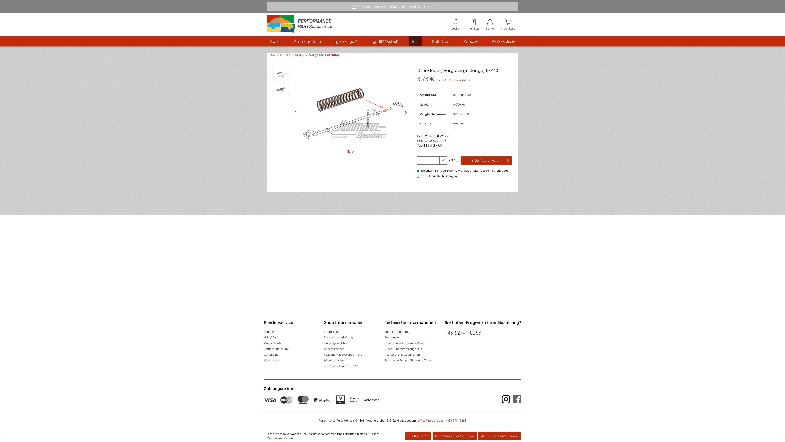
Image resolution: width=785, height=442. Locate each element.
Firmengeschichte (336, 343)
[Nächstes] (406, 112)
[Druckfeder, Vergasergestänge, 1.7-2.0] (350, 111)
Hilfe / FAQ (271, 337)
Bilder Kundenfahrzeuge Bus (403, 349)
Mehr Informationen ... (281, 438)
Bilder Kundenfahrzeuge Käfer (404, 343)
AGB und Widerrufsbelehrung (343, 354)
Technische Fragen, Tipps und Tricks (408, 360)
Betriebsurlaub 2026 (277, 349)
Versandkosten (273, 343)
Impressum (331, 332)
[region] (341, 112)
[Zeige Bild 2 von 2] (353, 152)
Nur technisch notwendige (454, 436)
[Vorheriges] (295, 112)
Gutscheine (271, 354)
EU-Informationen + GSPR (341, 366)
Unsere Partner (334, 349)
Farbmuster (392, 337)
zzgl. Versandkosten (460, 79)
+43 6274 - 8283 (463, 332)
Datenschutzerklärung (338, 337)
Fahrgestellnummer (397, 332)
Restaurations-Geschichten (402, 354)
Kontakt (269, 332)
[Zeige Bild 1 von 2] (348, 152)
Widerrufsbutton (334, 360)
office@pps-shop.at (431, 420)
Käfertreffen (272, 360)
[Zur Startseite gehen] (301, 24)
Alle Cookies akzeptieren (499, 436)
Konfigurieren (418, 436)
